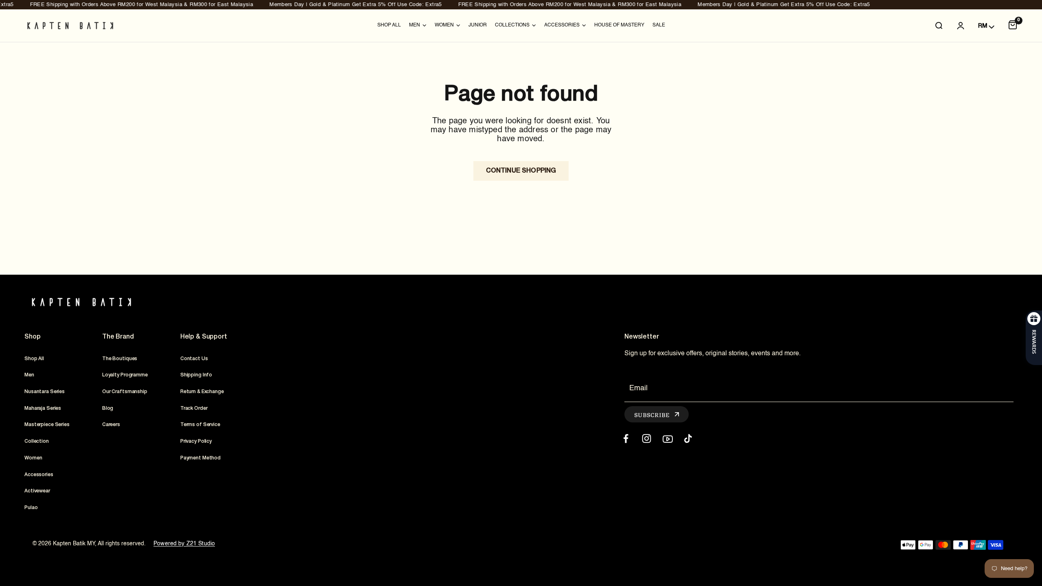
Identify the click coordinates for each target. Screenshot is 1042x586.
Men (29, 375)
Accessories (38, 474)
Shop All (389, 25)
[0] (1013, 26)
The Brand (118, 337)
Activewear (37, 491)
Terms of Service (200, 424)
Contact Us (194, 358)
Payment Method (200, 458)
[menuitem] (389, 25)
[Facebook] (625, 438)
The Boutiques (119, 358)
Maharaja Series (42, 408)
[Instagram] (646, 438)
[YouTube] (667, 438)
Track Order (194, 408)
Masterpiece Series (47, 424)
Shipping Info (196, 375)
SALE (658, 25)
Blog (108, 408)
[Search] (938, 26)
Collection (36, 441)
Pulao (30, 507)
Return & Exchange (202, 391)
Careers (111, 424)
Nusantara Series (44, 391)
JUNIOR (477, 25)
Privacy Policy (196, 441)
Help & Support (203, 337)
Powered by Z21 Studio (184, 544)
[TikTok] (688, 438)
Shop (32, 337)
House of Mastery (619, 25)
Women (33, 458)
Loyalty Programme (125, 375)
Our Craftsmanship (124, 391)
